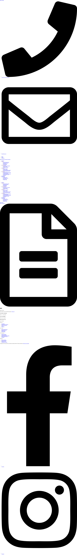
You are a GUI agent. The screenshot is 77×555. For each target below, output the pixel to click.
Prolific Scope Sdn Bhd (26, 343)
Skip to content (2, 0)
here (2, 314)
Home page (13, 311)
